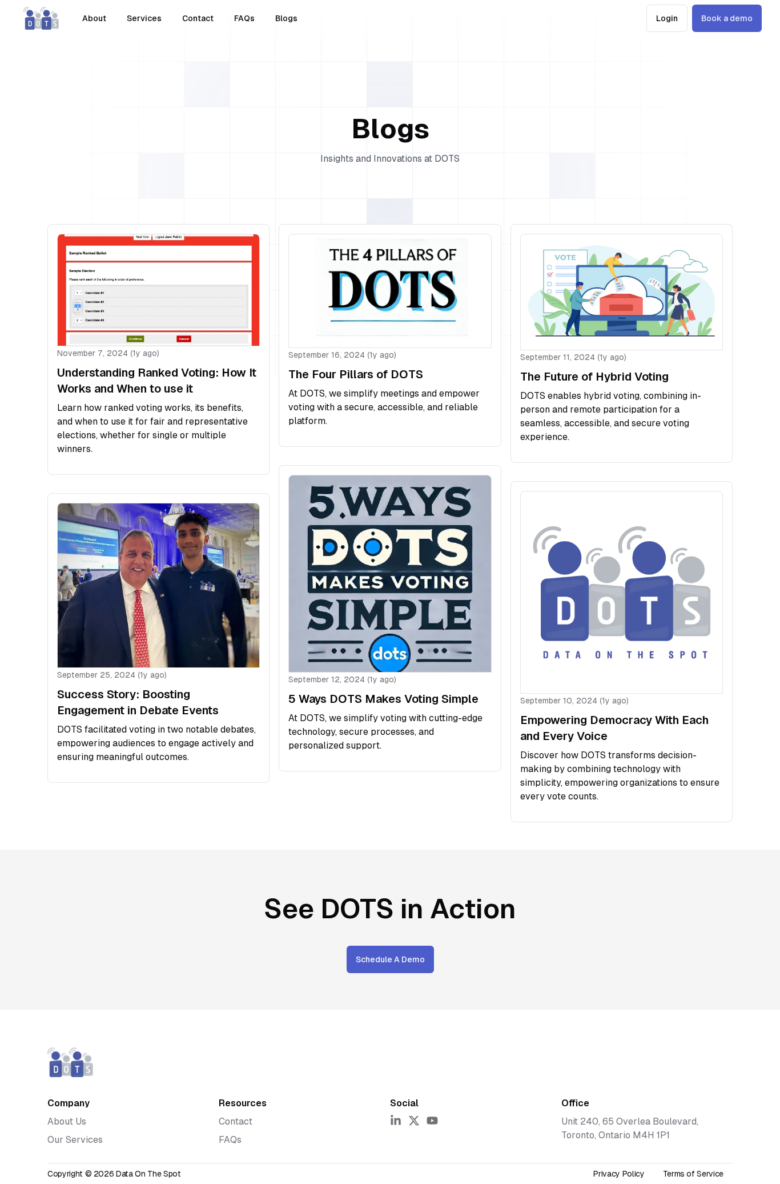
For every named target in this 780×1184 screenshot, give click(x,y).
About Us (66, 1121)
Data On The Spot (148, 1173)
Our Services (75, 1139)
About (94, 18)
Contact (198, 18)
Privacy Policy (618, 1173)
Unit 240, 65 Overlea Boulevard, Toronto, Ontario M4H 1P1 (629, 1128)
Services (144, 18)
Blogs (286, 18)
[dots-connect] (41, 18)
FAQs (244, 18)
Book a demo (727, 18)
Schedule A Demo (390, 959)
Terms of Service (693, 1173)
